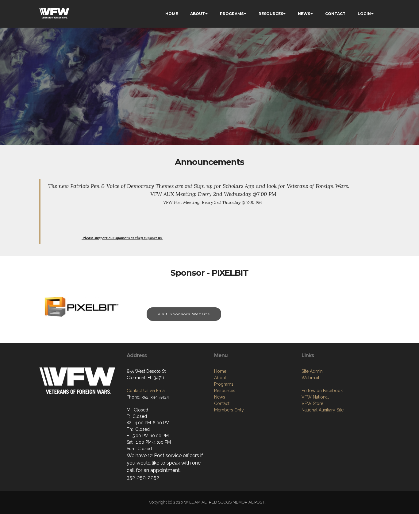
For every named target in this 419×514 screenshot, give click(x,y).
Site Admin (312, 371)
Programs (223, 384)
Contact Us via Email (147, 390)
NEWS (304, 13)
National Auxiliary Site (323, 409)
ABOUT (197, 13)
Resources (224, 390)
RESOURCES (271, 13)
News (219, 397)
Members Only (229, 409)
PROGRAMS (232, 13)
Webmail (310, 377)
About (220, 377)
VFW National (315, 397)
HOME (171, 13)
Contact (221, 403)
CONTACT (335, 13)
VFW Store (312, 403)
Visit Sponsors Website (184, 314)
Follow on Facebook (322, 390)
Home (220, 371)
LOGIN (364, 13)
